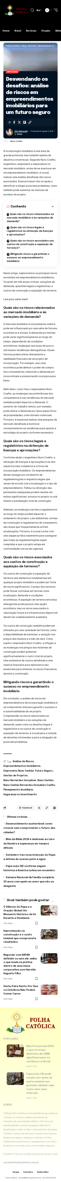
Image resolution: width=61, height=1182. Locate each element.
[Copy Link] (29, 122)
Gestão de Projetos (15, 775)
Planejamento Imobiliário (18, 790)
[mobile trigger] (55, 10)
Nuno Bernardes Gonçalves (19, 780)
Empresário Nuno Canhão (18, 771)
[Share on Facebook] (14, 122)
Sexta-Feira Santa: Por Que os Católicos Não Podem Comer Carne (20, 990)
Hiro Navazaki (21, 131)
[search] (32, 10)
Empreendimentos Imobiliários (21, 766)
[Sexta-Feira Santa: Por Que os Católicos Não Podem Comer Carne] (49, 990)
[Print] (54, 808)
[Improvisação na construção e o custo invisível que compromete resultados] (49, 934)
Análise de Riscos (23, 761)
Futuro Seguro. (44, 771)
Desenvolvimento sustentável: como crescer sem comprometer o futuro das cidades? (29, 828)
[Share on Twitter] (19, 122)
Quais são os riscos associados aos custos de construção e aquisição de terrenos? (30, 244)
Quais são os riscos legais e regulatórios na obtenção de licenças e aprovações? (30, 231)
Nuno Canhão (45, 780)
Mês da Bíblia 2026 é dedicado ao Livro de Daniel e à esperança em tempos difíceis (29, 843)
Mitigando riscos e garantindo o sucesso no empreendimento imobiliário (28, 257)
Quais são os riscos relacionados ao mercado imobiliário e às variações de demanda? (30, 218)
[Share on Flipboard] (24, 122)
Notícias (12, 72)
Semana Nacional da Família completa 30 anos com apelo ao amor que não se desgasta (28, 882)
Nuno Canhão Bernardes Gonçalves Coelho (29, 785)
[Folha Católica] (16, 10)
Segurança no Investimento (20, 794)
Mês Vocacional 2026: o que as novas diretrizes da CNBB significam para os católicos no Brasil (40, 1054)
